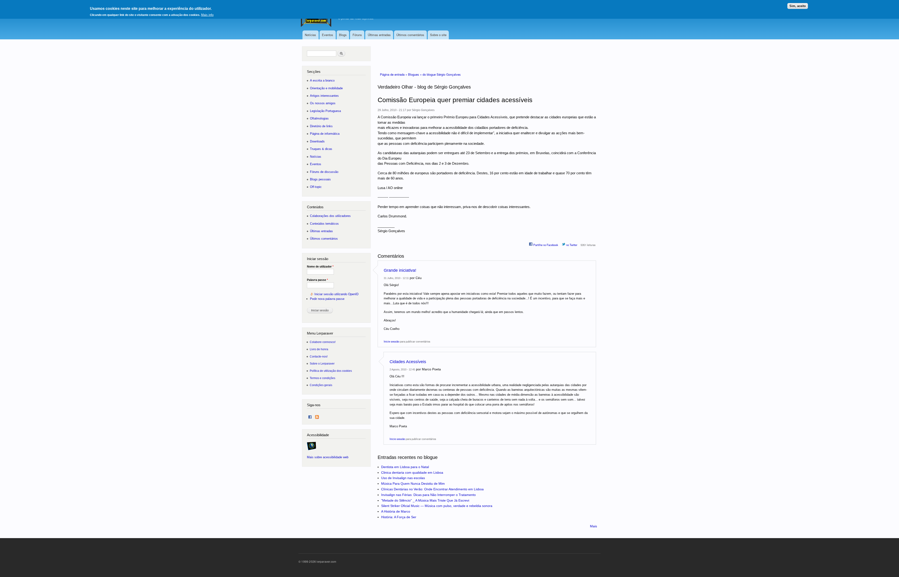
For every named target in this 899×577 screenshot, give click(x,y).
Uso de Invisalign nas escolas (403, 478)
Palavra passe (317, 280)
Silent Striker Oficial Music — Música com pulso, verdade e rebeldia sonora (436, 506)
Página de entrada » (394, 74)
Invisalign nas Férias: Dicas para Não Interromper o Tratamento (428, 495)
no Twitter (571, 245)
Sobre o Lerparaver (322, 363)
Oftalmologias (319, 118)
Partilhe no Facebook (545, 245)
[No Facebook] (310, 416)
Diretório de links (321, 126)
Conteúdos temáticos (324, 223)
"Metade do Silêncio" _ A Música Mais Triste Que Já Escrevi (425, 500)
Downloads (317, 141)
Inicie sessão (391, 341)
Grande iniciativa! (400, 270)
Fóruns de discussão (324, 172)
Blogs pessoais (320, 179)
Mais (593, 526)
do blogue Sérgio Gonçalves (442, 74)
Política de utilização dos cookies (331, 370)
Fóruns (357, 35)
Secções (314, 72)
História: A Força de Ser (398, 517)
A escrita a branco (322, 80)
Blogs (343, 35)
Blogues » (415, 74)
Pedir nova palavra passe (327, 299)
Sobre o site (438, 35)
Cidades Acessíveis (408, 361)
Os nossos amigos (322, 103)
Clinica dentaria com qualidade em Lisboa (412, 472)
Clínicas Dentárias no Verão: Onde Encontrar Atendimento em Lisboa (432, 489)
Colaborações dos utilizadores (330, 216)
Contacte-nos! (319, 356)
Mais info (207, 15)
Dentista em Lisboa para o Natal (405, 467)
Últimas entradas (379, 35)
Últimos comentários (410, 35)
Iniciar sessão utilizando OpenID (336, 294)
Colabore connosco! (322, 341)
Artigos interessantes (324, 95)
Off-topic (316, 187)
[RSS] (317, 416)
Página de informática (324, 133)
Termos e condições (322, 378)
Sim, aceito (797, 6)
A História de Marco (395, 511)
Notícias (310, 35)
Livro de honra (319, 349)
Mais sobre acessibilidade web (327, 457)
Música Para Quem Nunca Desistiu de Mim (413, 483)
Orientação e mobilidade (326, 88)
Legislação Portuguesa (325, 111)
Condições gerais (321, 385)
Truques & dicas (321, 149)
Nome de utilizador (320, 266)
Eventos (327, 35)
